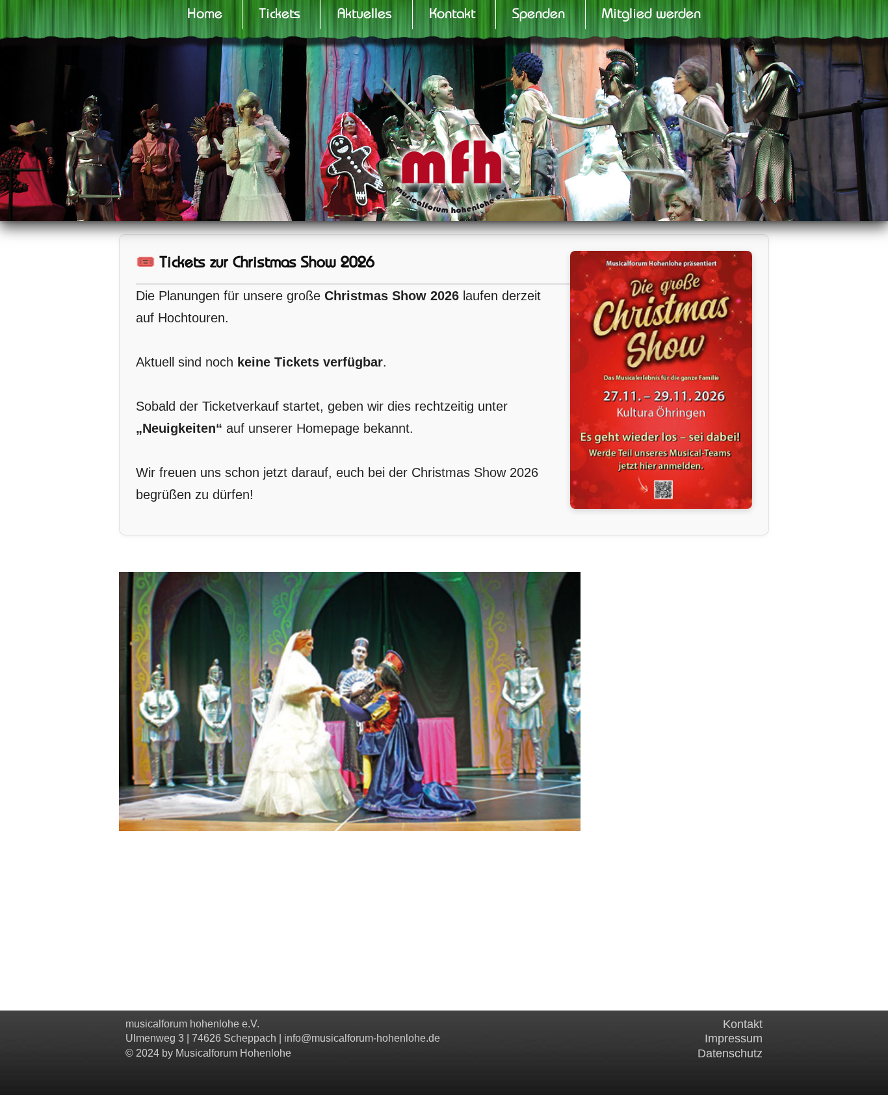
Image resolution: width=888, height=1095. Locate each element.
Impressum (734, 1038)
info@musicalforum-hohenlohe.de (362, 1038)
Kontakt (743, 1024)
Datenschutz (730, 1053)
